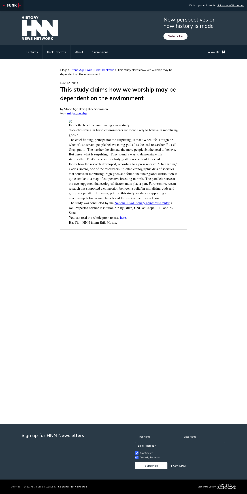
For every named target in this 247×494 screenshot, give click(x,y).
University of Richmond (230, 5)
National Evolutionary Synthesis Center (142, 202)
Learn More (178, 466)
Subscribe (175, 36)
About (79, 52)
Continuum (146, 453)
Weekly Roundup (150, 457)
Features (32, 52)
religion (71, 113)
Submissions (100, 52)
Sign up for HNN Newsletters (72, 486)
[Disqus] (123, 275)
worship (82, 113)
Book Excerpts (56, 52)
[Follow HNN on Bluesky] (223, 52)
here (123, 217)
